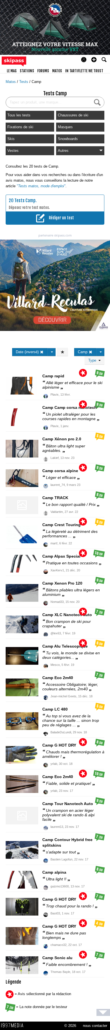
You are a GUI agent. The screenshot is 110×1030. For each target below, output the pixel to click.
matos (57, 71)
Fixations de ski (20, 127)
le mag (12, 71)
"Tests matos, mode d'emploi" (41, 186)
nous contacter (95, 1026)
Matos (11, 82)
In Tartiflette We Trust (84, 71)
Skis (11, 139)
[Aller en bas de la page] (103, 1012)
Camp (36, 82)
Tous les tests (18, 115)
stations (27, 71)
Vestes (13, 150)
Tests (24, 82)
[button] (94, 60)
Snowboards (68, 139)
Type (93, 360)
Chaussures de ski (73, 115)
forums (43, 71)
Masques (65, 127)
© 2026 (70, 1026)
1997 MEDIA (14, 1025)
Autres (63, 150)
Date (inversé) (28, 352)
